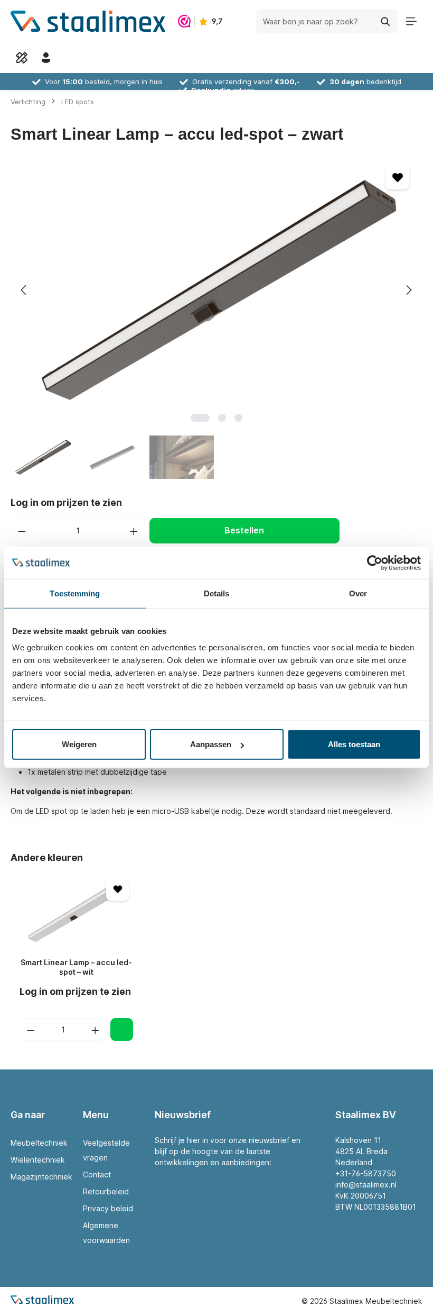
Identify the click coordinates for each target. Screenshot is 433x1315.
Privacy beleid (108, 1208)
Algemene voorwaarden (106, 1233)
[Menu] (411, 21)
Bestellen (244, 530)
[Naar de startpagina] (88, 21)
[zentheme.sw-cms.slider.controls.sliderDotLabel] (200, 418)
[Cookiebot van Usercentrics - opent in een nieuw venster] (374, 562)
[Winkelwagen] (70, 58)
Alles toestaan (354, 744)
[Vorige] (24, 290)
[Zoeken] (385, 21)
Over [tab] (358, 592)
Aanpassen (210, 744)
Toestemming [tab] (75, 592)
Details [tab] (217, 592)
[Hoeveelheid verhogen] (134, 530)
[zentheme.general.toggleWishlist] (397, 177)
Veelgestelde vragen (106, 1150)
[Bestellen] (121, 1029)
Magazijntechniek (41, 1176)
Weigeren (79, 744)
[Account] (46, 58)
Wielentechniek (38, 1159)
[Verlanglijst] (22, 58)
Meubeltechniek (39, 1142)
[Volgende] (408, 290)
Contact (97, 1174)
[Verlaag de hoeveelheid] (22, 530)
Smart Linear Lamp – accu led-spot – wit (76, 967)
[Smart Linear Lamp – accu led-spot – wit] (76, 912)
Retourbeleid (106, 1191)
